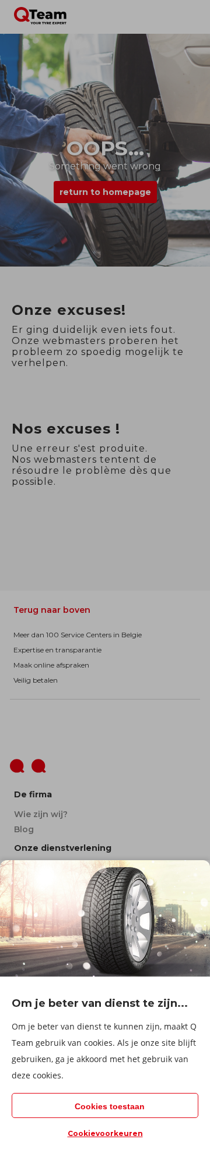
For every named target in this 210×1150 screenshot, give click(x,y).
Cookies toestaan (110, 1106)
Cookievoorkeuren (105, 1133)
